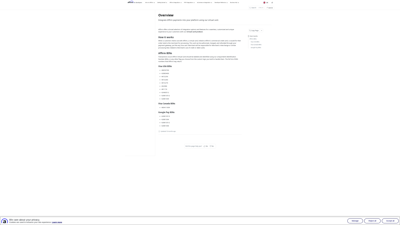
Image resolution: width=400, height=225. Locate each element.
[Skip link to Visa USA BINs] (157, 66)
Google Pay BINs (256, 47)
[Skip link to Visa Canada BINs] (157, 104)
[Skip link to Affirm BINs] (157, 53)
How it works (253, 36)
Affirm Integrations (175, 2)
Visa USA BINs (255, 42)
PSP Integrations (188, 2)
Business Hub (233, 2)
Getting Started (161, 2)
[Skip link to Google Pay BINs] (157, 112)
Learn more (57, 222)
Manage (355, 221)
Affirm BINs (253, 39)
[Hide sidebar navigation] (154, 83)
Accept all (390, 221)
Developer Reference (220, 2)
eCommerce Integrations (204, 2)
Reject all (372, 221)
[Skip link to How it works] (157, 37)
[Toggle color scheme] (272, 2)
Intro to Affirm (149, 2)
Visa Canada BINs (256, 45)
